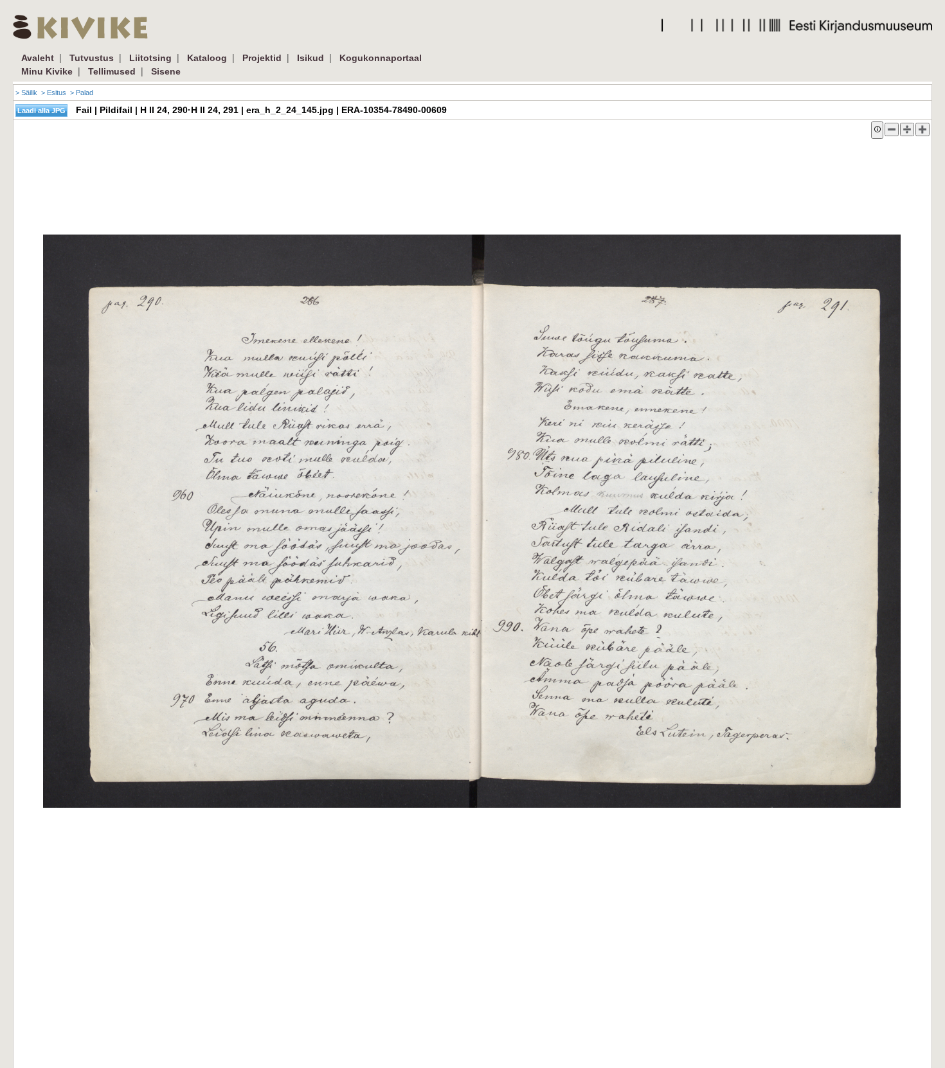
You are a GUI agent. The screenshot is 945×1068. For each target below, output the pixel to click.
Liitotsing (150, 58)
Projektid (262, 58)
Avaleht (37, 58)
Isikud (310, 58)
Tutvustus (91, 58)
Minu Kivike (47, 71)
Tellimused (112, 71)
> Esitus (53, 92)
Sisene (166, 71)
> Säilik (26, 92)
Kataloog (207, 58)
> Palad (81, 92)
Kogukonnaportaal (380, 58)
